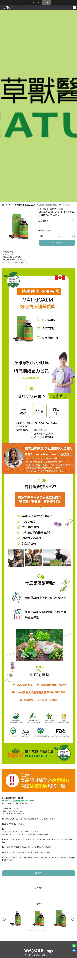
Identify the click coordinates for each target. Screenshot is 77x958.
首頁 (3, 205)
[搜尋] (39, 2)
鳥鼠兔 (8, 205)
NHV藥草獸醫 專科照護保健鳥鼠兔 (23, 205)
